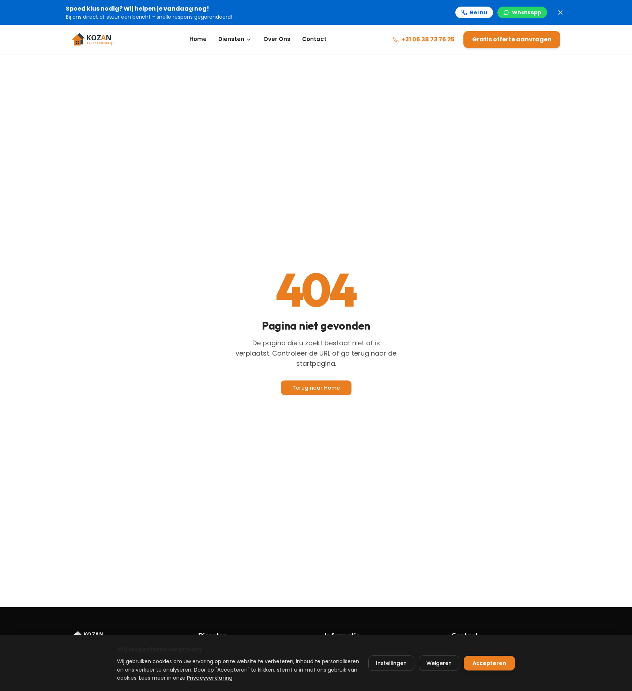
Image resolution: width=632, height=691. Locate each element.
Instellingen (391, 663)
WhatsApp (526, 12)
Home (198, 39)
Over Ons (276, 39)
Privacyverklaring (210, 677)
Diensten (231, 39)
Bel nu (478, 12)
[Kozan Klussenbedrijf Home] (97, 39)
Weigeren (439, 663)
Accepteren (489, 663)
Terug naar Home (316, 387)
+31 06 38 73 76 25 (428, 39)
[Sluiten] (560, 12)
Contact (314, 39)
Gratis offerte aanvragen (512, 39)
